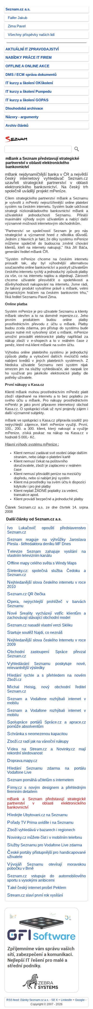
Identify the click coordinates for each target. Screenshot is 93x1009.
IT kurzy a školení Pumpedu (28, 91)
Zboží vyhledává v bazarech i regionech (41, 830)
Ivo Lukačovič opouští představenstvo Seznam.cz (46, 530)
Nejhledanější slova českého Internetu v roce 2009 (46, 642)
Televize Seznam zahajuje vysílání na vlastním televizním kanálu (46, 553)
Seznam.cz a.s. (17, 9)
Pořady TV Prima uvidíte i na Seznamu (40, 822)
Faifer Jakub (17, 18)
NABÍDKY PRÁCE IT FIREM (28, 57)
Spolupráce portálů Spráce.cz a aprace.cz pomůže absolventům (46, 724)
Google (80, 999)
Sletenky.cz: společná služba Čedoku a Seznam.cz (46, 572)
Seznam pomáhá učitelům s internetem (40, 780)
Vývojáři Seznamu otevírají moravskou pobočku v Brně (46, 866)
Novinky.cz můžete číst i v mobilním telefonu (44, 837)
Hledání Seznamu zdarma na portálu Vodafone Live (46, 770)
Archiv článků (16, 125)
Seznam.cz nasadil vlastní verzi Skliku (39, 625)
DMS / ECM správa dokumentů (31, 75)
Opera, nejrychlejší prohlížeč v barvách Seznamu (46, 603)
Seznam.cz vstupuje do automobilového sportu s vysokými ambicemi (46, 878)
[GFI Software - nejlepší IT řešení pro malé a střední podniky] (41, 991)
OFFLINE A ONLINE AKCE (27, 66)
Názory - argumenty (21, 117)
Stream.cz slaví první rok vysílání (35, 895)
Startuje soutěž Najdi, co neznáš (34, 632)
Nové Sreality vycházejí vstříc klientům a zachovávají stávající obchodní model (46, 615)
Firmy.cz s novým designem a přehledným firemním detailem (46, 789)
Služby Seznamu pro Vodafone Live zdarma (44, 845)
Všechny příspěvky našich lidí (31, 35)
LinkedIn (66, 999)
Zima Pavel (17, 26)
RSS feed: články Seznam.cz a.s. (27, 999)
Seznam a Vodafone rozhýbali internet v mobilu (46, 701)
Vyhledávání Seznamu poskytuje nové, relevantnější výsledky (46, 665)
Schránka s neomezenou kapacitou (37, 734)
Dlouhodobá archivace (24, 108)
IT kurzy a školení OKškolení (29, 83)
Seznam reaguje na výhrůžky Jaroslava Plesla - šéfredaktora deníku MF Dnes (46, 541)
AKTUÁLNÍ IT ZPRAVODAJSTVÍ (32, 49)
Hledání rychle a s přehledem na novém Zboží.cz (46, 677)
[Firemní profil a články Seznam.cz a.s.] (16, 142)
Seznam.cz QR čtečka (26, 594)
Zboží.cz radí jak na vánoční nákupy (37, 741)
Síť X (54, 999)
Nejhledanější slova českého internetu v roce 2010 (46, 584)
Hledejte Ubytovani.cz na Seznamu (37, 815)
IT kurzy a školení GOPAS (26, 100)
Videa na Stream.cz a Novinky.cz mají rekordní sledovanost (46, 751)
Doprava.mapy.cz (22, 760)
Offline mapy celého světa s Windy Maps (42, 563)
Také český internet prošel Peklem (36, 887)
